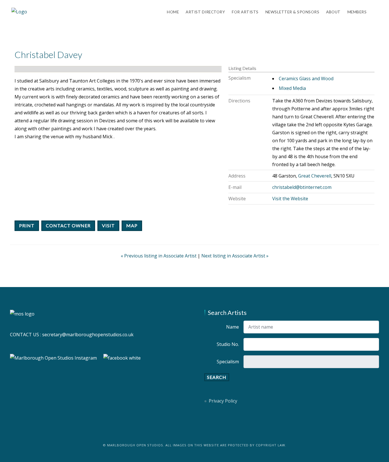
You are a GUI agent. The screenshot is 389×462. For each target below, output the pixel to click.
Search (216, 377)
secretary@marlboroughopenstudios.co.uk (88, 334)
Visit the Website (290, 198)
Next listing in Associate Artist (235, 256)
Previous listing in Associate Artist (159, 256)
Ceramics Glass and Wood (306, 78)
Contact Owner (68, 225)
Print (26, 225)
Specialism (228, 361)
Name (232, 327)
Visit (108, 225)
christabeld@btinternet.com (301, 187)
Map (132, 225)
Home (173, 12)
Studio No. (228, 344)
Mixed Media (292, 88)
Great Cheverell (314, 176)
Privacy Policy (223, 401)
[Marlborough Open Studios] (19, 11)
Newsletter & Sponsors (292, 12)
